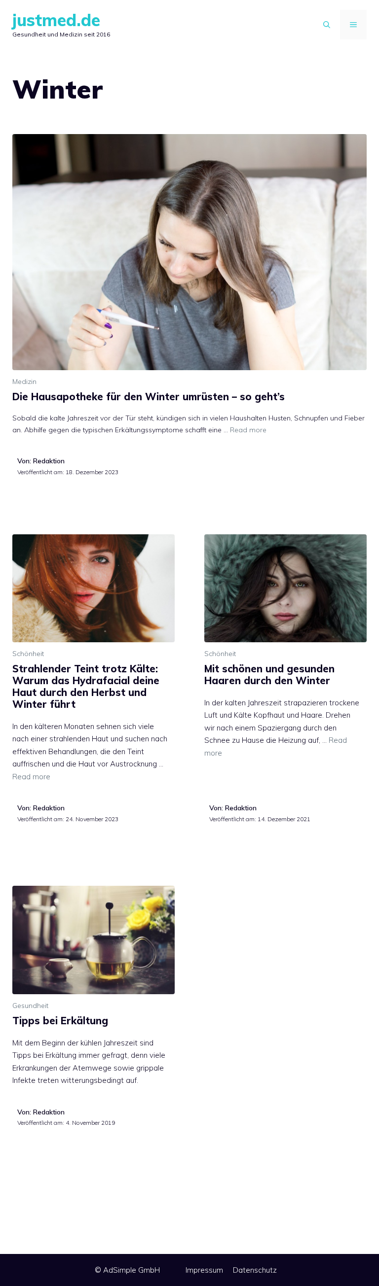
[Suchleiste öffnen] (326, 24)
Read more (248, 429)
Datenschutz (255, 1270)
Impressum (204, 1270)
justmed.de (56, 20)
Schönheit (28, 653)
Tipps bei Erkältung (60, 1020)
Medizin (24, 381)
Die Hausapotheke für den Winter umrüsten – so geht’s (148, 396)
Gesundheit (30, 1005)
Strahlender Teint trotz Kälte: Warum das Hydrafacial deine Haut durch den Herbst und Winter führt (85, 686)
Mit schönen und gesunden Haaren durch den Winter (269, 674)
